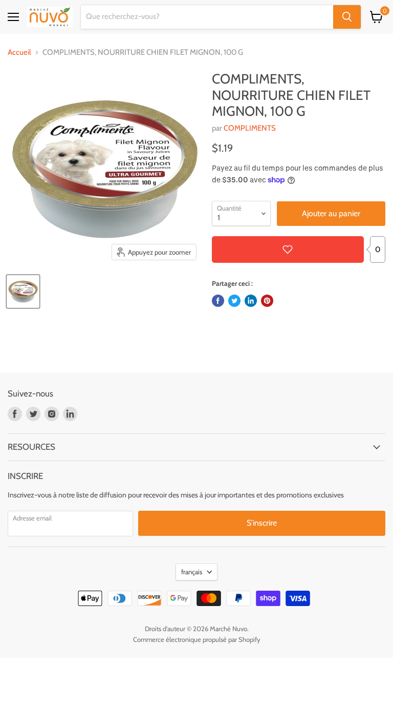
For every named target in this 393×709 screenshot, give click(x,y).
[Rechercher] (347, 17)
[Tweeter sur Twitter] (234, 301)
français (191, 572)
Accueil (19, 52)
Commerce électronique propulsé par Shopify (196, 639)
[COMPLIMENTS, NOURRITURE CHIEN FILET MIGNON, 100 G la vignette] (23, 291)
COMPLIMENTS (250, 128)
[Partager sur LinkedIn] (251, 301)
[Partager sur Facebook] (218, 301)
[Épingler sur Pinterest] (267, 301)
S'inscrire (262, 523)
